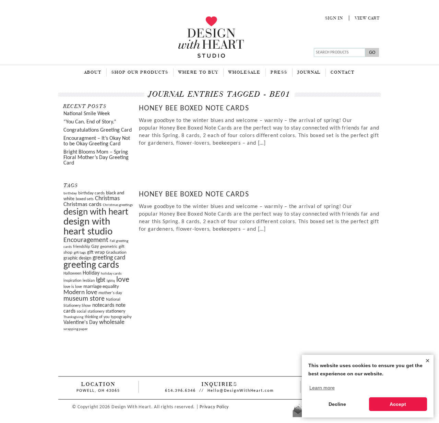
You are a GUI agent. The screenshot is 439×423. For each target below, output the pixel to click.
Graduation (116, 252)
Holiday (91, 273)
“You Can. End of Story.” (89, 122)
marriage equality (101, 286)
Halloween (72, 273)
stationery (115, 311)
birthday (70, 193)
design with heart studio (87, 227)
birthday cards (91, 193)
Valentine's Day (80, 322)
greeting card (109, 258)
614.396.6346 (180, 391)
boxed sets (85, 199)
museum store (84, 298)
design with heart (95, 212)
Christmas (107, 198)
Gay (95, 246)
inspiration (72, 281)
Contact (343, 72)
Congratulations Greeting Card (97, 130)
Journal (309, 72)
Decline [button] (337, 404)
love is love (72, 287)
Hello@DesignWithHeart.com (240, 391)
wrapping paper (75, 329)
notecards (103, 305)
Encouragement (85, 240)
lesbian (89, 281)
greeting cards (91, 265)
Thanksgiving (73, 317)
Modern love (80, 292)
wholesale (111, 322)
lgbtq (111, 281)
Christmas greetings (118, 205)
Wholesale (244, 72)
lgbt (100, 280)
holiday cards (111, 274)
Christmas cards (82, 204)
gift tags (80, 253)
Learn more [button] (322, 387)
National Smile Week (86, 114)
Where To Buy (198, 72)
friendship (81, 247)
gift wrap (96, 252)
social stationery (90, 312)
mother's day (110, 293)
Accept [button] (398, 404)
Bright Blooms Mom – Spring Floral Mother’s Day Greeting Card (96, 157)
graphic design (77, 258)
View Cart (367, 18)
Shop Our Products (139, 72)
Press (279, 72)
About (93, 72)
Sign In (334, 18)
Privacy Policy (214, 407)
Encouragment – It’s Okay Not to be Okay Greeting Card (96, 141)
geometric (108, 247)
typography (121, 317)
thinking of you (97, 317)
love (122, 279)
